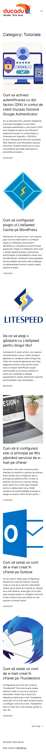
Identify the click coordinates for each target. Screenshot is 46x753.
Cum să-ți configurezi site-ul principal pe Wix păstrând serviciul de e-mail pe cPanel (22, 455)
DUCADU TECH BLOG (13, 742)
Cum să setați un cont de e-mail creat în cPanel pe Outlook (20, 567)
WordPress (21, 748)
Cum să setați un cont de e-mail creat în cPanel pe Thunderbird (21, 673)
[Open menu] (41, 11)
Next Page (37, 726)
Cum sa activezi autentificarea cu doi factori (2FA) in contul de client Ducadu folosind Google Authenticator (23, 104)
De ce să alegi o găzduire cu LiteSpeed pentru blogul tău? (21, 340)
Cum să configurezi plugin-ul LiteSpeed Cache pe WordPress (20, 225)
